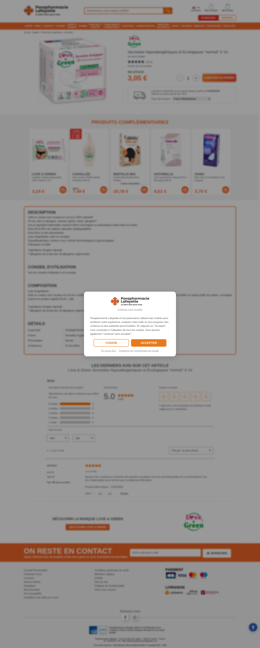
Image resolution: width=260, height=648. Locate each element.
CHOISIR (111, 342)
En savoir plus (108, 350)
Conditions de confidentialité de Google (139, 350)
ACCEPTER (149, 342)
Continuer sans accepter (130, 309)
